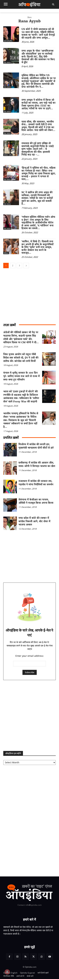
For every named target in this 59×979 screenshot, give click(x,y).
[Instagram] (17, 956)
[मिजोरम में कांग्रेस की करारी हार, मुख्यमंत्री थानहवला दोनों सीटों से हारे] (10, 449)
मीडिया (6, 253)
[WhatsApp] (41, 956)
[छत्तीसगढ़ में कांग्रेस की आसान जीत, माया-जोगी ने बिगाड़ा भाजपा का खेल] (10, 468)
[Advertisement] (29, 715)
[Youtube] (49, 956)
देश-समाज (7, 62)
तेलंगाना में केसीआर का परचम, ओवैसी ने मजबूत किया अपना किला (36, 501)
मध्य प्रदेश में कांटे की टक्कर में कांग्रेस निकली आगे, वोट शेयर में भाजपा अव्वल (34, 521)
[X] (33, 956)
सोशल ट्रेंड (8, 155)
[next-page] (26, 265)
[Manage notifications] (7, 971)
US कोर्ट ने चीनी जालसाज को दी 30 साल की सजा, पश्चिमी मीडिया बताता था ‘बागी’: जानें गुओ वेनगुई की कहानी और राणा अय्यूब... (38, 33)
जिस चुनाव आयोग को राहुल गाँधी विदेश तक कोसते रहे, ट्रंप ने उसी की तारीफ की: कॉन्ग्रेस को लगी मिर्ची (20, 358)
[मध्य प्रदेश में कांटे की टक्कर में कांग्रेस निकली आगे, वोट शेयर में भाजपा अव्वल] (10, 523)
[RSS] (25, 956)
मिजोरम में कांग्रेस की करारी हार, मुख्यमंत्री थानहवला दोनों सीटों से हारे (36, 446)
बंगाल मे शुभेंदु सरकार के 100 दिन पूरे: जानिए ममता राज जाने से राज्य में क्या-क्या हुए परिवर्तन (21, 376)
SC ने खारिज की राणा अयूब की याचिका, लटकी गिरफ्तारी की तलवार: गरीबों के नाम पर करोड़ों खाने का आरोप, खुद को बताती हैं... (37, 198)
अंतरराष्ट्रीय (8, 41)
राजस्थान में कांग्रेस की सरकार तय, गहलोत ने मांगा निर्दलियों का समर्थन (36, 483)
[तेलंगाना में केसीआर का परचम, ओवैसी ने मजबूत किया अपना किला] (10, 505)
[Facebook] (9, 956)
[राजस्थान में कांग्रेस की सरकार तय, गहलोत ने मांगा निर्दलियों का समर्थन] (10, 486)
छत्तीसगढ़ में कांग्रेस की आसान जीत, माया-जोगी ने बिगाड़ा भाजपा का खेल (37, 464)
